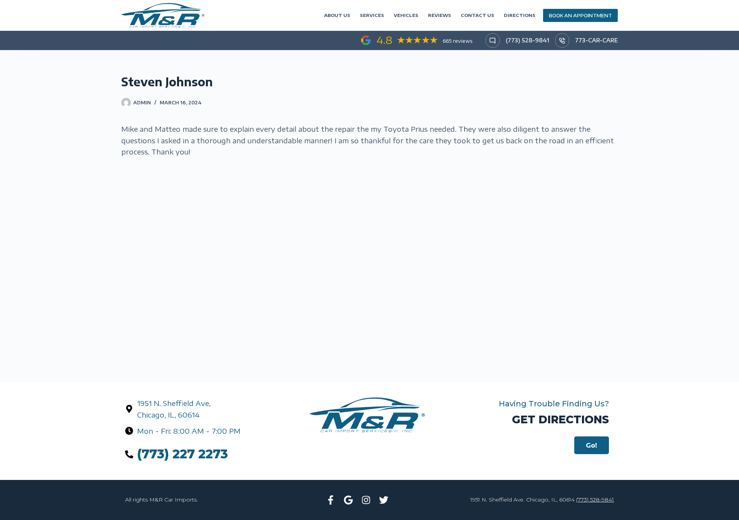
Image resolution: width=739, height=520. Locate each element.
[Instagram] (366, 500)
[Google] (348, 500)
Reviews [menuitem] (439, 15)
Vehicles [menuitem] (406, 15)
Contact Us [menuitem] (477, 15)
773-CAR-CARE (596, 40)
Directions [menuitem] (519, 15)
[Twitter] (383, 500)
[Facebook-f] (330, 500)
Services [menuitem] (372, 15)
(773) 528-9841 (527, 40)
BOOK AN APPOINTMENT (580, 15)
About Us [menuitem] (337, 15)
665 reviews (457, 41)
